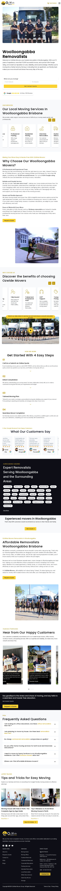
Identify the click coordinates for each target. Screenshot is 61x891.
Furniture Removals (26, 857)
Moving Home (25, 851)
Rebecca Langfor (55, 451)
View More (6, 510)
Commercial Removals (27, 860)
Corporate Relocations (27, 863)
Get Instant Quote (30, 86)
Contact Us (5, 857)
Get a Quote (29, 529)
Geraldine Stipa (40, 451)
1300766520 (44, 851)
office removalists (44, 724)
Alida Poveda (25, 451)
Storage (23, 880)
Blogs (4, 863)
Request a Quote (9, 220)
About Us (5, 851)
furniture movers (26, 755)
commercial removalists (21, 739)
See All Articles (29, 822)
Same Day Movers (26, 877)
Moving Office (25, 854)
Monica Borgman (12, 451)
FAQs (4, 860)
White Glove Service (26, 874)
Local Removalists (25, 872)
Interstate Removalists (27, 869)
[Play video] (30, 330)
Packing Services (25, 866)
